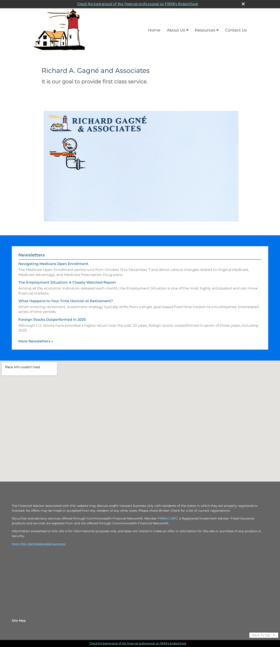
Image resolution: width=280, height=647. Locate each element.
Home (154, 30)
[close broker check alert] (243, 4)
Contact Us (236, 30)
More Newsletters (35, 341)
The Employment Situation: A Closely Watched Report (67, 282)
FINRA (163, 518)
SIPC (174, 518)
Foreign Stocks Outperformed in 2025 (52, 319)
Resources (205, 30)
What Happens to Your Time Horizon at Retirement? (65, 301)
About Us (176, 30)
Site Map (19, 621)
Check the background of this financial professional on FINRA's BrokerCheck (137, 4)
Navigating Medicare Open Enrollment (53, 264)
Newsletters (31, 255)
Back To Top (261, 635)
